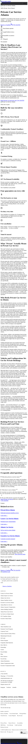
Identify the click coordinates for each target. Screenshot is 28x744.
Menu (25, 3)
